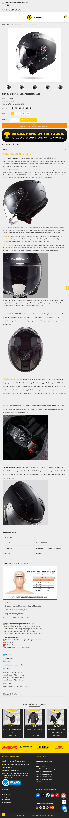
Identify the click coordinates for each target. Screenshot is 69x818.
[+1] (17, 144)
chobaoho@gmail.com (11, 770)
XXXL (28, 113)
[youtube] (57, 795)
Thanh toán (41, 764)
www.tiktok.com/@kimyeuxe (12, 673)
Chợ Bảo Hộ (51, 815)
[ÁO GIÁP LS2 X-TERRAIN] (34, 718)
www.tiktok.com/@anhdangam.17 (14, 677)
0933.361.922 (16, 10)
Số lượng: (5, 120)
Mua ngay (34, 125)
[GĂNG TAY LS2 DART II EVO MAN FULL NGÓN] (57, 718)
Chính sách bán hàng (44, 771)
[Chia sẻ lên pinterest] (13, 144)
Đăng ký (6, 797)
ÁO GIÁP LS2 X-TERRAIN (34, 730)
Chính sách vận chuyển (45, 774)
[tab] (34, 149)
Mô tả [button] (5, 149)
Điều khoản (41, 766)
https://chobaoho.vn (10, 659)
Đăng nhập (7, 794)
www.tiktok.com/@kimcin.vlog (13, 675)
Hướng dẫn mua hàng (44, 761)
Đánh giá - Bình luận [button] (10, 694)
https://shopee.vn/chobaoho (13, 665)
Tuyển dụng (8, 802)
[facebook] (38, 795)
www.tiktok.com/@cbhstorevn (13, 680)
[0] (64, 17)
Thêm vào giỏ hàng (28, 120)
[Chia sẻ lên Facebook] (9, 144)
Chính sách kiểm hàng (44, 782)
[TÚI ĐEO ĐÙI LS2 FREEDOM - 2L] (12, 718)
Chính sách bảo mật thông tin (47, 769)
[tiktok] (43, 795)
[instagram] (52, 795)
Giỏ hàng (7, 799)
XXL (23, 113)
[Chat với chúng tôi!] (64, 808)
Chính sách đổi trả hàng (45, 777)
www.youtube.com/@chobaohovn (15, 686)
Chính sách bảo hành (44, 779)
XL (19, 113)
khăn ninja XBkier (17, 614)
